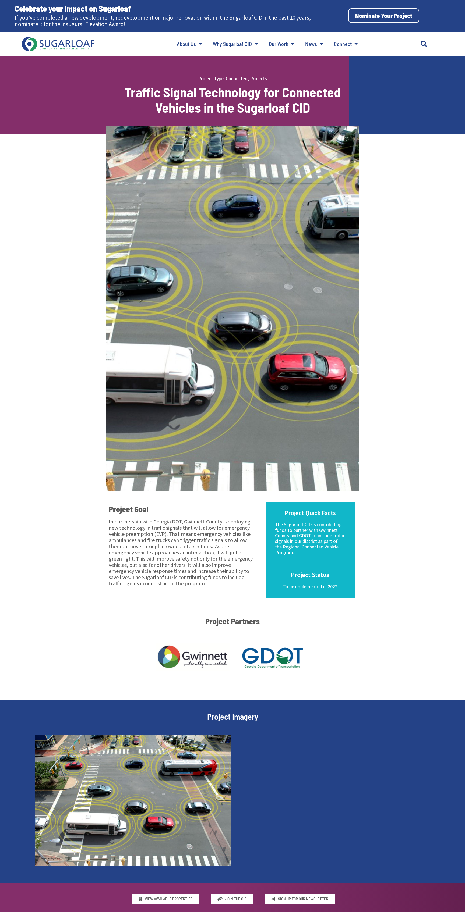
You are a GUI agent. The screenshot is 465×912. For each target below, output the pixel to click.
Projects (258, 78)
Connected (237, 78)
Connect (343, 44)
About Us (186, 44)
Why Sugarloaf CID (232, 44)
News (311, 44)
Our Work (278, 44)
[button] (423, 43)
